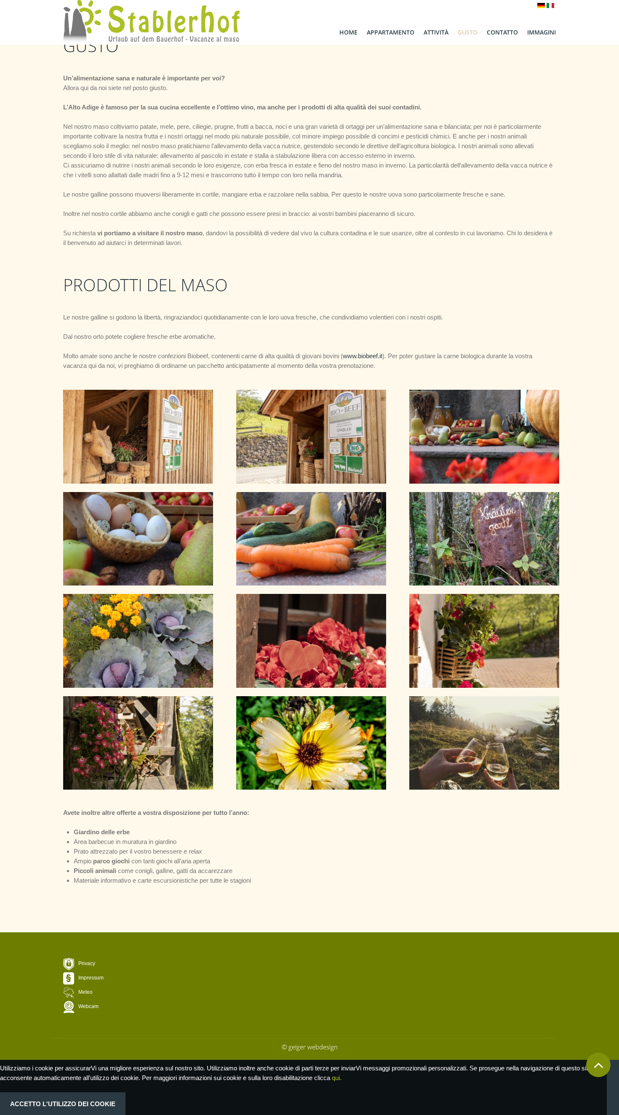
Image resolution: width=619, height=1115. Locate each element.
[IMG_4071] (138, 539)
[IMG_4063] (484, 437)
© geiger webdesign (310, 1047)
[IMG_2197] (138, 743)
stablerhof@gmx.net (172, 1012)
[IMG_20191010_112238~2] (484, 539)
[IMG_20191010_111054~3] (311, 743)
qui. (337, 1077)
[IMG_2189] (138, 437)
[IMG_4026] (138, 641)
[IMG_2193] (311, 641)
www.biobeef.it (362, 355)
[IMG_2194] (484, 641)
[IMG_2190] (311, 437)
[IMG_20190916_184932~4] (484, 743)
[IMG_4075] (311, 539)
